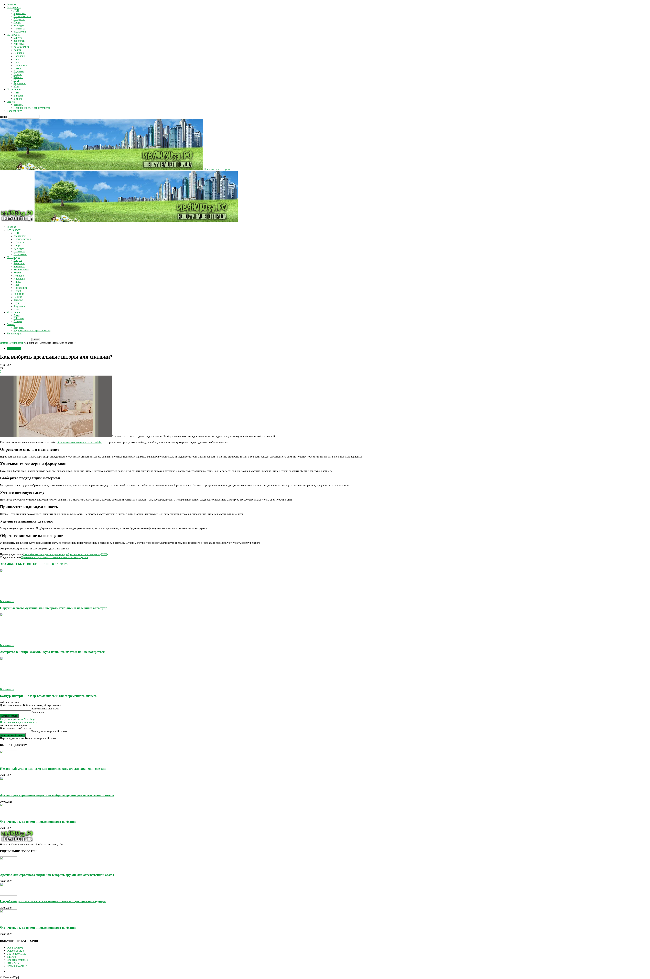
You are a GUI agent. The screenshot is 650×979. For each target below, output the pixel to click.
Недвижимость (17, 965)
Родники (19, 71)
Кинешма (19, 43)
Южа (16, 86)
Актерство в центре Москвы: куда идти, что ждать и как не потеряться (52, 652)
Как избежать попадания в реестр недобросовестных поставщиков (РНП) (65, 554)
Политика (19, 28)
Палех (17, 59)
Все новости (14, 7)
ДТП (16, 10)
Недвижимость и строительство (32, 107)
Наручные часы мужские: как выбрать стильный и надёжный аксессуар (53, 608)
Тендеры (19, 104)
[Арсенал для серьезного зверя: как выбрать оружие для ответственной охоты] (8, 788)
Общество (19, 19)
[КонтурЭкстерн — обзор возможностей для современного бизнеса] (20, 686)
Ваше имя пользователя (45, 708)
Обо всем (15, 947)
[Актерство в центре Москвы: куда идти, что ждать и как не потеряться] (20, 642)
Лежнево (19, 52)
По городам (13, 34)
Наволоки (19, 56)
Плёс (16, 62)
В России (19, 95)
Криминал (20, 13)
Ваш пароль (38, 712)
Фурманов (20, 83)
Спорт (17, 22)
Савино (18, 74)
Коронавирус (14, 110)
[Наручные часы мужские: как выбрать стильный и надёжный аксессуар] (20, 598)
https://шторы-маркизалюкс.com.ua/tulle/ (79, 442)
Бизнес (11, 101)
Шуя (16, 80)
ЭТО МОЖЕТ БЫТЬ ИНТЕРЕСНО (22, 563)
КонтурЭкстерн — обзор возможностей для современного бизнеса (48, 696)
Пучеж (17, 68)
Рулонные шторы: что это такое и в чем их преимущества (54, 557)
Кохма (17, 49)
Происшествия (22, 16)
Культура (19, 25)
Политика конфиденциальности (18, 722)
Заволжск (19, 40)
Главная (11, 4)
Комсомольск (21, 46)
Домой (4, 342)
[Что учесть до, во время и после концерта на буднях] (8, 815)
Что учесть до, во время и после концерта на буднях (38, 821)
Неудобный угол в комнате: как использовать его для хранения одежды (53, 768)
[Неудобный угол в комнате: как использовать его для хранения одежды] (8, 762)
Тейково (18, 77)
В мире (18, 98)
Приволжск (20, 65)
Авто (16, 92)
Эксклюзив (20, 31)
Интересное (13, 89)
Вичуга (18, 37)
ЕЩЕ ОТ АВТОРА (56, 563)
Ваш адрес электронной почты (49, 731)
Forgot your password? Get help (17, 719)
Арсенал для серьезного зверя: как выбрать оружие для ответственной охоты (57, 795)
